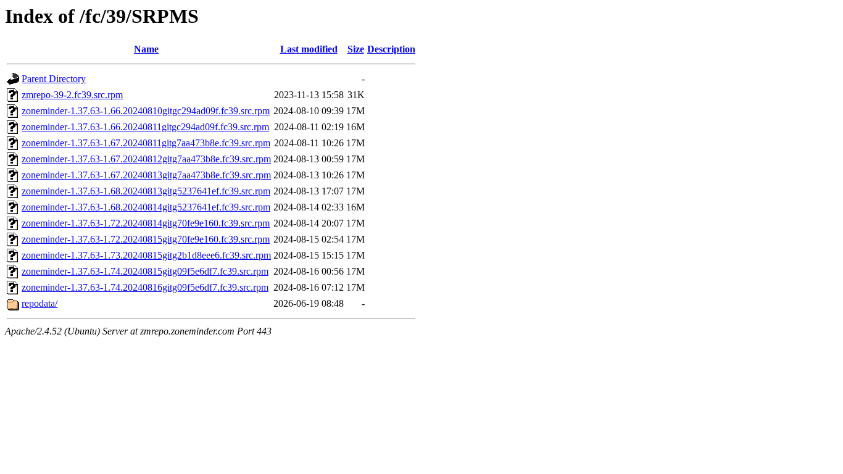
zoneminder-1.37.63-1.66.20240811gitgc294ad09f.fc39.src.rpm (145, 127)
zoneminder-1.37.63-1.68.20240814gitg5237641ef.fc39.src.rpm (146, 207)
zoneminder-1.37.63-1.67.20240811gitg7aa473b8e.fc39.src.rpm (146, 143)
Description (391, 49)
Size (355, 49)
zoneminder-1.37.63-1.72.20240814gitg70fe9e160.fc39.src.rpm (146, 223)
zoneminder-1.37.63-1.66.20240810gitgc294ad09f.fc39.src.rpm (146, 111)
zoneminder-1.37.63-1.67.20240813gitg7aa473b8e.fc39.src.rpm (146, 175)
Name (146, 49)
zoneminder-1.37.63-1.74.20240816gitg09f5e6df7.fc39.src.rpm (145, 287)
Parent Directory (54, 78)
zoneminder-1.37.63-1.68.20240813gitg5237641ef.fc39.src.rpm (146, 191)
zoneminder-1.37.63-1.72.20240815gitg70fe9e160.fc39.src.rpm (146, 239)
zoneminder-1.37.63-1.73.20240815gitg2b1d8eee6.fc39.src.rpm (146, 255)
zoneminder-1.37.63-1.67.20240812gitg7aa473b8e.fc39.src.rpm (146, 159)
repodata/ (39, 303)
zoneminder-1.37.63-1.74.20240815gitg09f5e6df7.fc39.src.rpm (145, 271)
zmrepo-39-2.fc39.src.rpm (72, 94)
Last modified (309, 49)
